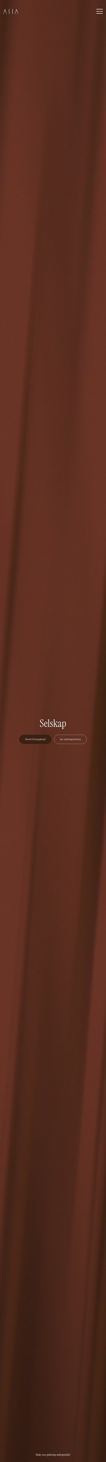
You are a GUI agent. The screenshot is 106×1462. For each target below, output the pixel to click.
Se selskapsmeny (70, 739)
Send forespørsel (35, 739)
